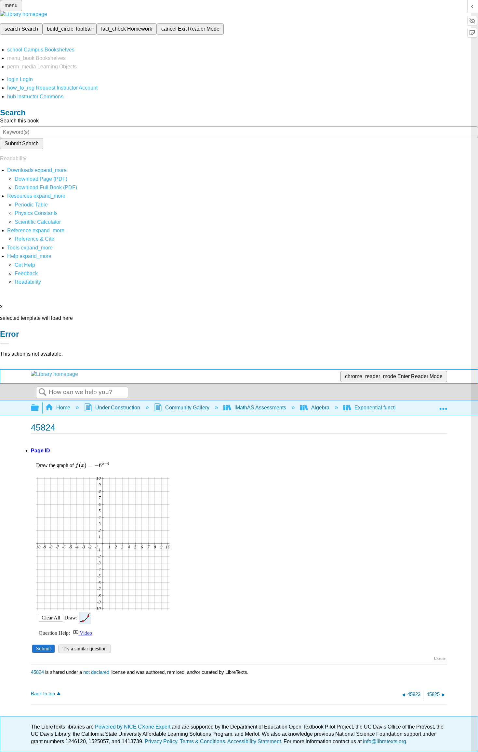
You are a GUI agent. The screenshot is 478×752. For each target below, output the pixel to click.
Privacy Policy (161, 741)
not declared (97, 672)
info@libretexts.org (384, 741)
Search (42, 392)
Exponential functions (379, 407)
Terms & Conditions (202, 741)
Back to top (43, 693)
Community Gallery (187, 407)
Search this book (19, 120)
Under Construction (117, 407)
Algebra (320, 407)
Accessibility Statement (254, 741)
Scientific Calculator (38, 222)
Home (63, 407)
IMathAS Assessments (260, 407)
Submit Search (22, 143)
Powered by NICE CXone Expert (133, 727)
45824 (37, 672)
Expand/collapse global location (443, 406)
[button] (26, 273)
